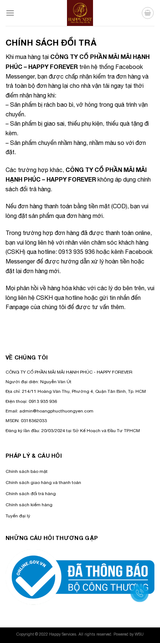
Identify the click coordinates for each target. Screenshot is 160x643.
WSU (139, 634)
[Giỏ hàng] (148, 13)
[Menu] (10, 13)
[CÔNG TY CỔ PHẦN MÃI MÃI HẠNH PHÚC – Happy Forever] (80, 13)
